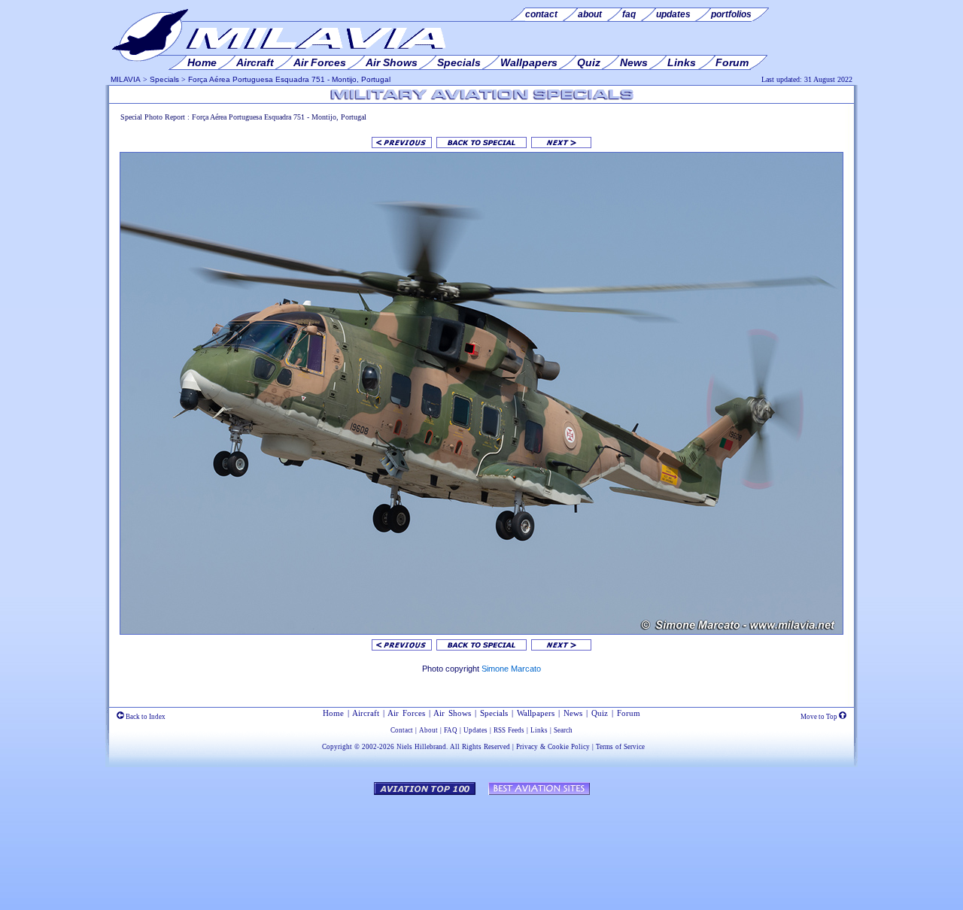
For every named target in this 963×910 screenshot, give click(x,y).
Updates (475, 730)
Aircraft (365, 712)
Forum (628, 712)
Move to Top (819, 716)
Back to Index (145, 716)
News (573, 712)
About (428, 730)
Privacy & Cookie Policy (553, 747)
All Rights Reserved (480, 747)
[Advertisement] (481, 845)
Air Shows (452, 712)
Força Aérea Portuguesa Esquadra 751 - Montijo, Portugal (289, 79)
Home (333, 712)
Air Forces (406, 712)
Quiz (599, 712)
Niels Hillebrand (421, 747)
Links (539, 730)
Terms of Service (620, 747)
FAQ (450, 730)
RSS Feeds (509, 730)
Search (563, 730)
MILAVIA (126, 79)
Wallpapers (535, 712)
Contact (401, 730)
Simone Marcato (511, 668)
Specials (164, 79)
